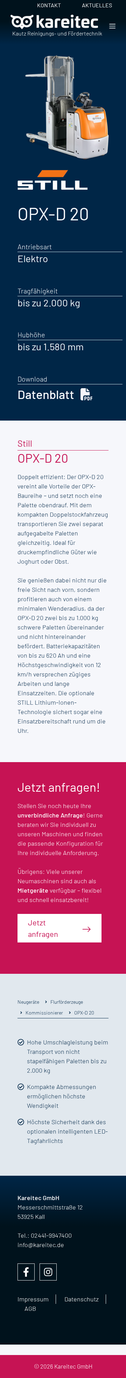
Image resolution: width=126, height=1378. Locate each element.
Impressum (33, 1299)
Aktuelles (97, 5)
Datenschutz (81, 1299)
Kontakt (49, 5)
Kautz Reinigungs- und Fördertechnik (57, 33)
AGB (30, 1308)
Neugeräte (28, 1002)
